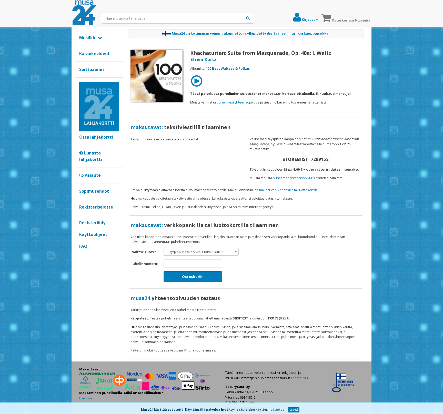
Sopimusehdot (94, 191)
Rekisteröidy (92, 222)
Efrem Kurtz (203, 59)
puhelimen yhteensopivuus (294, 177)
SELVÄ (293, 410)
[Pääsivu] (84, 13)
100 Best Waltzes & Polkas (228, 68)
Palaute (92, 175)
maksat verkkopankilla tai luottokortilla (288, 190)
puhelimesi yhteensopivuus (238, 102)
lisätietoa (276, 409)
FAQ (83, 246)
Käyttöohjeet (93, 234)
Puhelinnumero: (144, 263)
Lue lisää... (87, 398)
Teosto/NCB (300, 378)
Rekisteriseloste (96, 207)
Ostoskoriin (193, 276)
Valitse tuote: (144, 252)
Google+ (81, 255)
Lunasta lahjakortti (90, 156)
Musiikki (88, 37)
